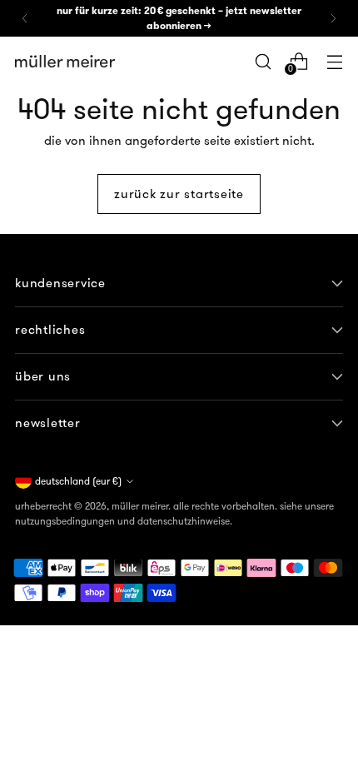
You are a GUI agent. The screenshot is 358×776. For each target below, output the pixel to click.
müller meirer (140, 506)
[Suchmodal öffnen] (263, 61)
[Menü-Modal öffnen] (334, 61)
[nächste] (333, 18)
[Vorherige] (25, 18)
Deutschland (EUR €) (78, 481)
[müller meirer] (65, 61)
